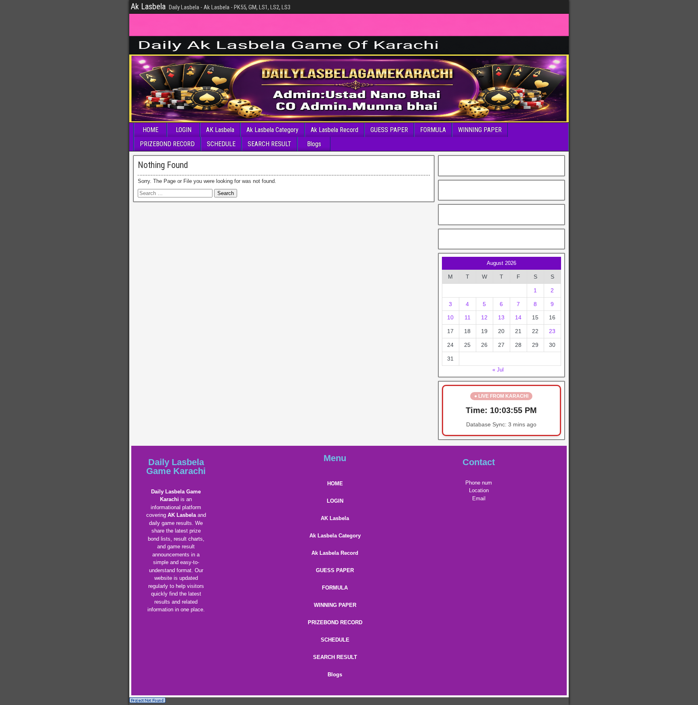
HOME (150, 130)
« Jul (498, 370)
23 (552, 331)
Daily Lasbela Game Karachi (176, 466)
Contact (479, 462)
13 (501, 317)
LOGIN (183, 130)
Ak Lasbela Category (272, 130)
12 (484, 317)
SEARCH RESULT (269, 144)
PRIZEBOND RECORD (167, 144)
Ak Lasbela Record (334, 130)
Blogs (314, 144)
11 (468, 317)
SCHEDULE (221, 144)
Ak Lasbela (148, 6)
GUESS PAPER (389, 130)
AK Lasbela (220, 130)
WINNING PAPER (480, 130)
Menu (335, 458)
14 (518, 317)
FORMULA (433, 130)
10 (450, 317)
